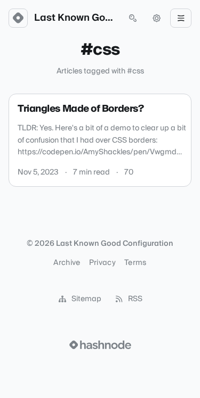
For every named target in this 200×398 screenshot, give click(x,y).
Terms (135, 262)
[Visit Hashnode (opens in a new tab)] (100, 344)
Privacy (102, 262)
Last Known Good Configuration (75, 18)
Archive (66, 262)
